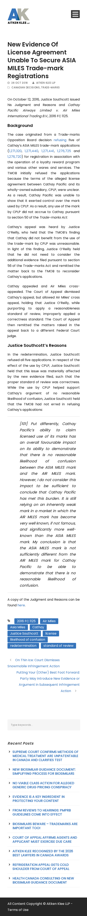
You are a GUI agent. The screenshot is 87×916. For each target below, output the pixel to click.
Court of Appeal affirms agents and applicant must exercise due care (45, 839)
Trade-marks (50, 87)
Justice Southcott (24, 633)
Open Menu (75, 14)
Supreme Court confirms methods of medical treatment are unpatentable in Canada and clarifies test (46, 755)
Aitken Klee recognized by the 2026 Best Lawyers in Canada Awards (43, 853)
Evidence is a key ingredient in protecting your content (39, 798)
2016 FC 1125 (26, 621)
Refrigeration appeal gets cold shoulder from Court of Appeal (41, 866)
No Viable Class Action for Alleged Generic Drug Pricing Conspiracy (43, 785)
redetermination (23, 645)
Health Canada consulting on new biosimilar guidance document (43, 880)
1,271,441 (47, 151)
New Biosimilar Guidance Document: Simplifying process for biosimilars (44, 771)
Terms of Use (18, 909)
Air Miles (49, 621)
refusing (60, 140)
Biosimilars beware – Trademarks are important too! (45, 826)
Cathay (38, 627)
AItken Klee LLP (46, 82)
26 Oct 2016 (19, 82)
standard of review (58, 645)
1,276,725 (64, 151)
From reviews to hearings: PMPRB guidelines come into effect (42, 812)
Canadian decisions (26, 87)
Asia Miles (17, 627)
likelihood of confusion (27, 639)
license (50, 633)
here (21, 605)
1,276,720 (14, 156)
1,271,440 (31, 151)
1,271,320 (15, 151)
